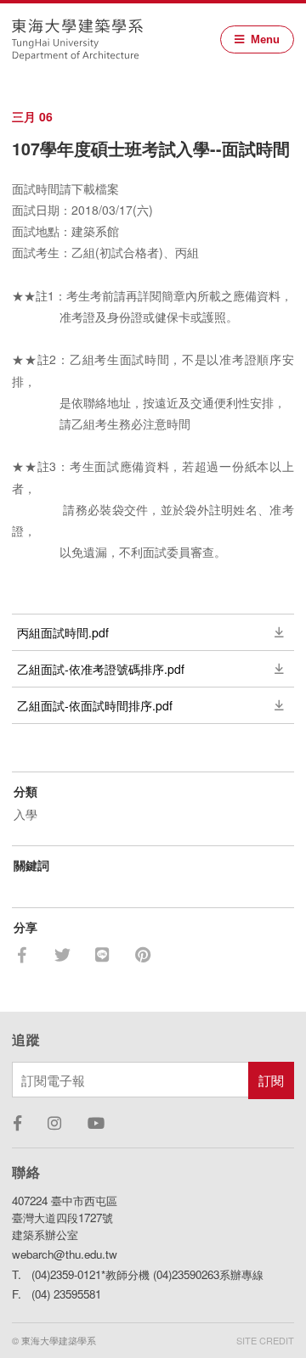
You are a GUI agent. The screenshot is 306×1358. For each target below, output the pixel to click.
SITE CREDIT (265, 1340)
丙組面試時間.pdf (63, 632)
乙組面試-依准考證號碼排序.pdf (100, 668)
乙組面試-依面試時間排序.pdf (95, 705)
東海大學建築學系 (77, 40)
